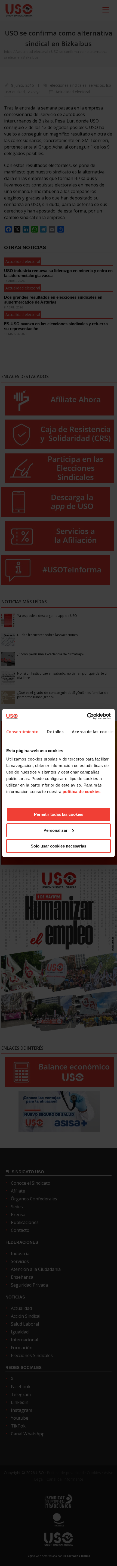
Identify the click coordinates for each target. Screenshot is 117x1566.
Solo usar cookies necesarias (58, 846)
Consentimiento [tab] (22, 731)
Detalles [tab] (55, 731)
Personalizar (55, 830)
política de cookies (82, 791)
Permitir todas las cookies (58, 814)
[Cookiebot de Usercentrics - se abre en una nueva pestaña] (87, 716)
